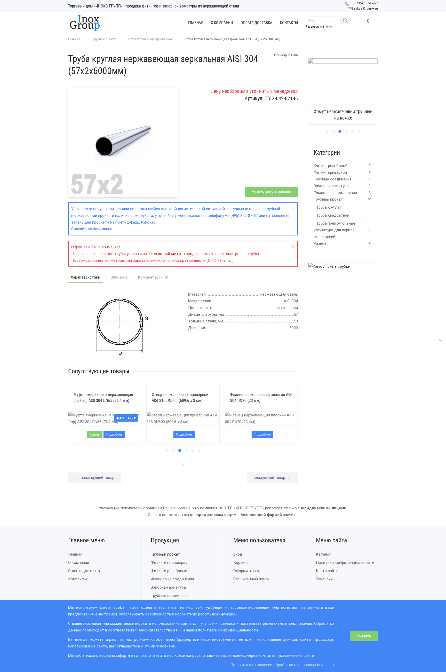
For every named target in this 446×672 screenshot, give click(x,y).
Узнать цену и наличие (271, 192)
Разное (320, 243)
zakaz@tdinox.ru (366, 8)
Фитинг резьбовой (330, 165)
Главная (195, 22)
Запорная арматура (331, 186)
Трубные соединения (333, 179)
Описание (119, 277)
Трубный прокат (104, 39)
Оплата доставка (256, 22)
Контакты (289, 22)
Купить (95, 434)
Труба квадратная (332, 215)
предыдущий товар (97, 478)
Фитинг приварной (330, 172)
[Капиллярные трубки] (329, 266)
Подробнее (114, 434)
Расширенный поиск (319, 26)
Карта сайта (327, 570)
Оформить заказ (248, 570)
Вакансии (324, 579)
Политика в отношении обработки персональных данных (282, 664)
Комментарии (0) (153, 277)
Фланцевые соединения (335, 192)
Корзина (241, 562)
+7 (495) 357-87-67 (364, 3)
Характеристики (85, 277)
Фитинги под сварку (169, 562)
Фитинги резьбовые (169, 570)
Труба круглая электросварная (150, 39)
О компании (222, 22)
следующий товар (270, 478)
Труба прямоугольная (335, 223)
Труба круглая (328, 207)
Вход (237, 554)
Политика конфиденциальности (345, 562)
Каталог (323, 554)
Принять (363, 636)
